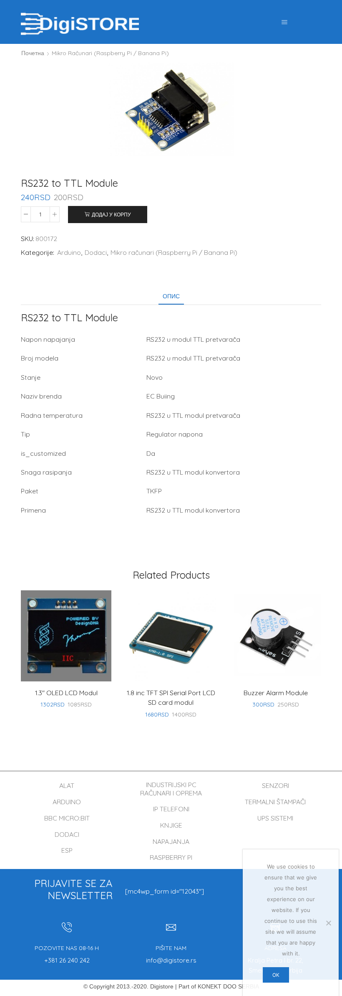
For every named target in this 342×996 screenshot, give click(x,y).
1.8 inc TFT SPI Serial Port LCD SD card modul (171, 698)
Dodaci (96, 252)
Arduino (69, 252)
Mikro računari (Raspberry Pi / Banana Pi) (110, 53)
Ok (275, 975)
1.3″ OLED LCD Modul (66, 693)
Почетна (32, 53)
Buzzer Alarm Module (276, 693)
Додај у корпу (111, 214)
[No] (328, 923)
